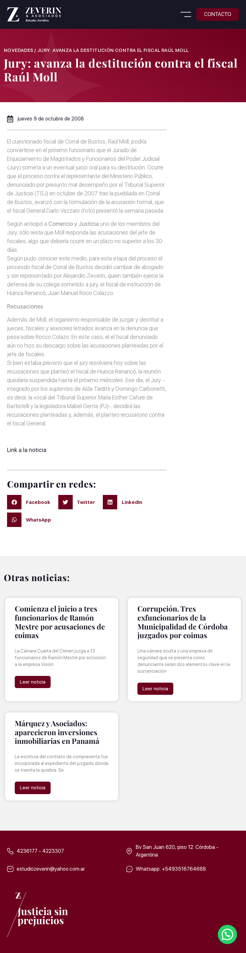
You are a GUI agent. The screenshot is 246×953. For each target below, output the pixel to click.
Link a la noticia (26, 450)
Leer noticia (32, 682)
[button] (185, 15)
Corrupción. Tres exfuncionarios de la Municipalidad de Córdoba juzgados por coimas (182, 622)
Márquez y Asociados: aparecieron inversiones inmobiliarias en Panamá (57, 732)
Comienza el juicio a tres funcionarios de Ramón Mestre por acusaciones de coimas (60, 622)
